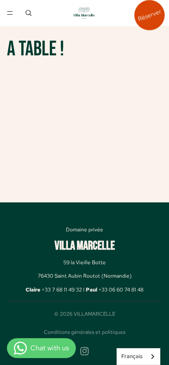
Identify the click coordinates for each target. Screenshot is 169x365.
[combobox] (138, 356)
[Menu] (10, 13)
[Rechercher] (28, 12)
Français (132, 356)
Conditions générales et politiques (84, 332)
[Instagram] (84, 351)
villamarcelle (94, 314)
